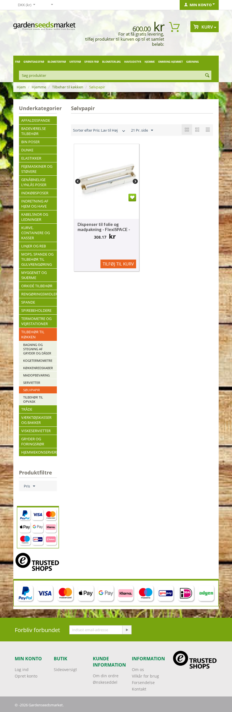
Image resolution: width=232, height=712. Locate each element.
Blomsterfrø (57, 62)
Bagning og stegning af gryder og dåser (37, 349)
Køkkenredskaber (38, 368)
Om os (138, 669)
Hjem (21, 87)
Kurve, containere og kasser (35, 232)
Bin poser (30, 141)
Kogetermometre (37, 360)
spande (28, 302)
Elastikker (31, 158)
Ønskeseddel (105, 682)
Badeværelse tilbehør (33, 131)
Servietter (31, 382)
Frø (17, 62)
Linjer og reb (33, 246)
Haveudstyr (132, 62)
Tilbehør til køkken (67, 87)
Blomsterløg (111, 62)
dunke (27, 150)
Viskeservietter (36, 430)
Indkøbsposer (34, 192)
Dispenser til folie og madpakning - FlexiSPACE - (104, 227)
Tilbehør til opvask (33, 399)
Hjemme (150, 62)
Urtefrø (75, 62)
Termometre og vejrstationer (36, 321)
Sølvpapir (31, 390)
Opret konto (26, 676)
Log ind (22, 669)
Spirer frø (91, 62)
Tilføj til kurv (118, 264)
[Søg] (207, 75)
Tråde (26, 409)
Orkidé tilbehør (36, 285)
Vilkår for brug (145, 676)
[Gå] (126, 630)
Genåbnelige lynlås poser (33, 182)
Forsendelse (143, 682)
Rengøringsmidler (39, 294)
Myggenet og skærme (34, 275)
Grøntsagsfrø (33, 62)
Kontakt (139, 689)
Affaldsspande (35, 120)
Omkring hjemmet (170, 62)
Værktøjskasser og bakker (36, 420)
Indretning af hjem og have (34, 204)
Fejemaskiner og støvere (36, 169)
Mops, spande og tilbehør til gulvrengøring (37, 259)
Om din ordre (106, 675)
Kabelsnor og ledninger (34, 217)
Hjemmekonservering (39, 452)
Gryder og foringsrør (32, 441)
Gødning (192, 62)
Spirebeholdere (36, 310)
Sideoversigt (65, 669)
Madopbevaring (36, 375)
